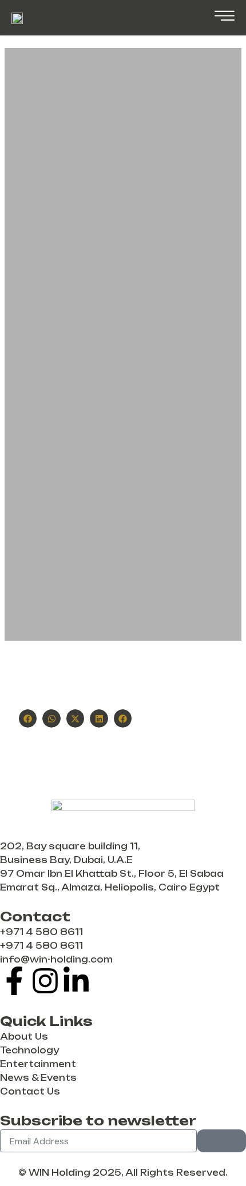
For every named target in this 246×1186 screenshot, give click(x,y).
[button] (28, 718)
